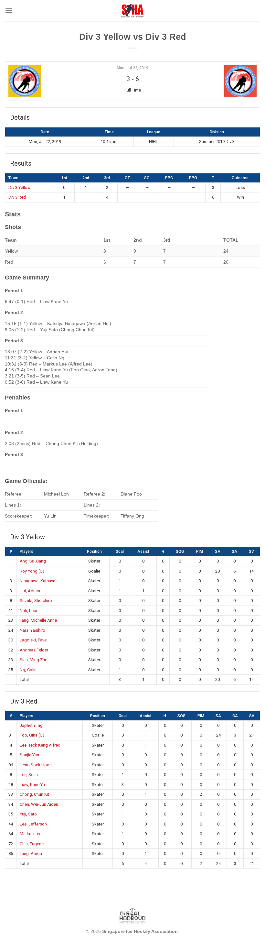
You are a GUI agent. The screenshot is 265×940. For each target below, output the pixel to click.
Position (94, 551)
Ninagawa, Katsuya (37, 580)
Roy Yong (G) (32, 571)
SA (217, 551)
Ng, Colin (28, 669)
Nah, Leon (29, 610)
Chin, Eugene (32, 843)
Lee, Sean (29, 774)
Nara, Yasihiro (32, 630)
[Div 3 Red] (215, 81)
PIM (199, 551)
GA (234, 551)
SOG (180, 551)
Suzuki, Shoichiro (36, 600)
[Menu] (9, 10)
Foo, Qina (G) (32, 735)
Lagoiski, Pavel (34, 640)
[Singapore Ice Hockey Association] (133, 10)
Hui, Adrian (30, 590)
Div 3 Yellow (19, 187)
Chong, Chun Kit (34, 794)
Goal (120, 551)
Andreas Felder (34, 650)
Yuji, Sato (28, 814)
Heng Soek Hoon (36, 764)
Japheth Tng (31, 725)
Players (26, 551)
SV (251, 551)
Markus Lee (30, 833)
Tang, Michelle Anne (38, 620)
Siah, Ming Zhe (33, 659)
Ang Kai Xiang (33, 561)
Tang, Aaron (31, 853)
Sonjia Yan (29, 754)
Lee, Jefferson (33, 824)
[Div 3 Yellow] (50, 81)
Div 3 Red (17, 197)
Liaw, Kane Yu (32, 784)
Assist (143, 551)
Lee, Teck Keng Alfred (40, 745)
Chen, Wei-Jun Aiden (39, 804)
